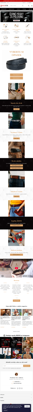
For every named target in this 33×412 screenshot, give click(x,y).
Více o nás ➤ (16, 138)
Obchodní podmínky (3, 2)
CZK (24, 2)
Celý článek (2, 327)
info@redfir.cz (17, 381)
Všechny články (16, 331)
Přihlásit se (26, 365)
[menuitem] (4, 9)
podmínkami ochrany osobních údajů (16, 368)
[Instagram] (19, 388)
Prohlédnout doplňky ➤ (16, 225)
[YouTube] (21, 388)
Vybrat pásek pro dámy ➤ (16, 168)
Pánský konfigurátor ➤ (16, 74)
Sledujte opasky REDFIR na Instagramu (17, 335)
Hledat (22, 6)
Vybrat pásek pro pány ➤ (16, 165)
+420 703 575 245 (29, 5)
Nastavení (5, 410)
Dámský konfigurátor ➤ (16, 78)
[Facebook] (17, 388)
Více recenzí (16, 300)
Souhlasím (27, 406)
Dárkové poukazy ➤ (16, 254)
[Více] (30, 9)
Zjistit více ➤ (16, 109)
